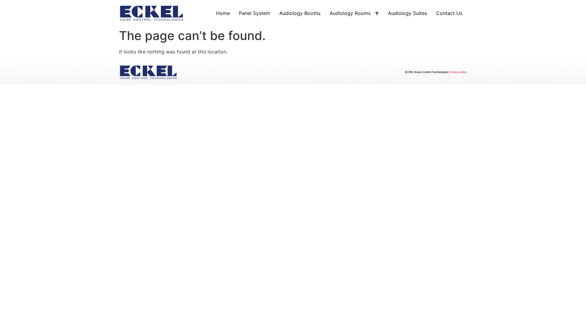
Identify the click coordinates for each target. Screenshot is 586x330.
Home (223, 13)
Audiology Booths (299, 13)
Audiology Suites (407, 13)
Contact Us (449, 13)
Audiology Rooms (350, 13)
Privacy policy (458, 72)
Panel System (254, 13)
